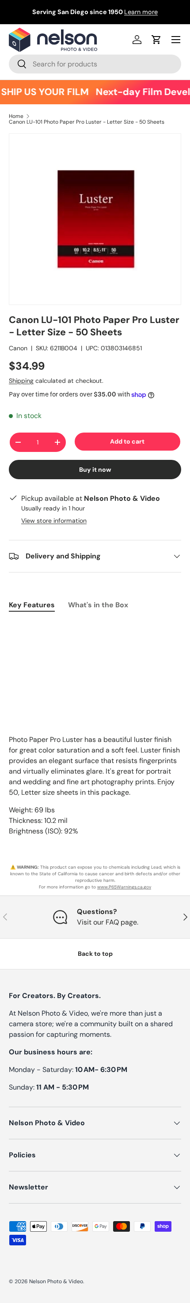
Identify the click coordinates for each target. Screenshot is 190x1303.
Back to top (95, 954)
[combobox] (95, 64)
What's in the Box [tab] (98, 604)
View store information (54, 521)
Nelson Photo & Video (56, 1281)
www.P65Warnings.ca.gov (124, 887)
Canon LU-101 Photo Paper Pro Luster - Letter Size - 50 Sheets (86, 122)
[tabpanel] (95, 627)
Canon (18, 348)
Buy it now (95, 469)
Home (16, 116)
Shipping (21, 381)
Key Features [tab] (32, 604)
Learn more (141, 12)
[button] (156, 39)
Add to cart (127, 441)
